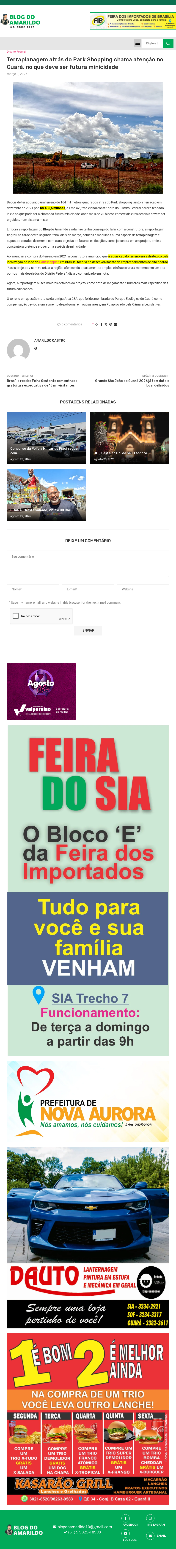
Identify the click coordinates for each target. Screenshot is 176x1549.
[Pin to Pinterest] (110, 324)
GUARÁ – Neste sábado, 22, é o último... (41, 510)
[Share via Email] (115, 324)
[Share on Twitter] (105, 324)
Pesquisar (168, 43)
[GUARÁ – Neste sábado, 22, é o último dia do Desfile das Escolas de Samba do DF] (46, 495)
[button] (137, 43)
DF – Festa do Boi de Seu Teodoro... (122, 453)
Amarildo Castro (50, 341)
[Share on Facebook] (101, 324)
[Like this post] (96, 324)
